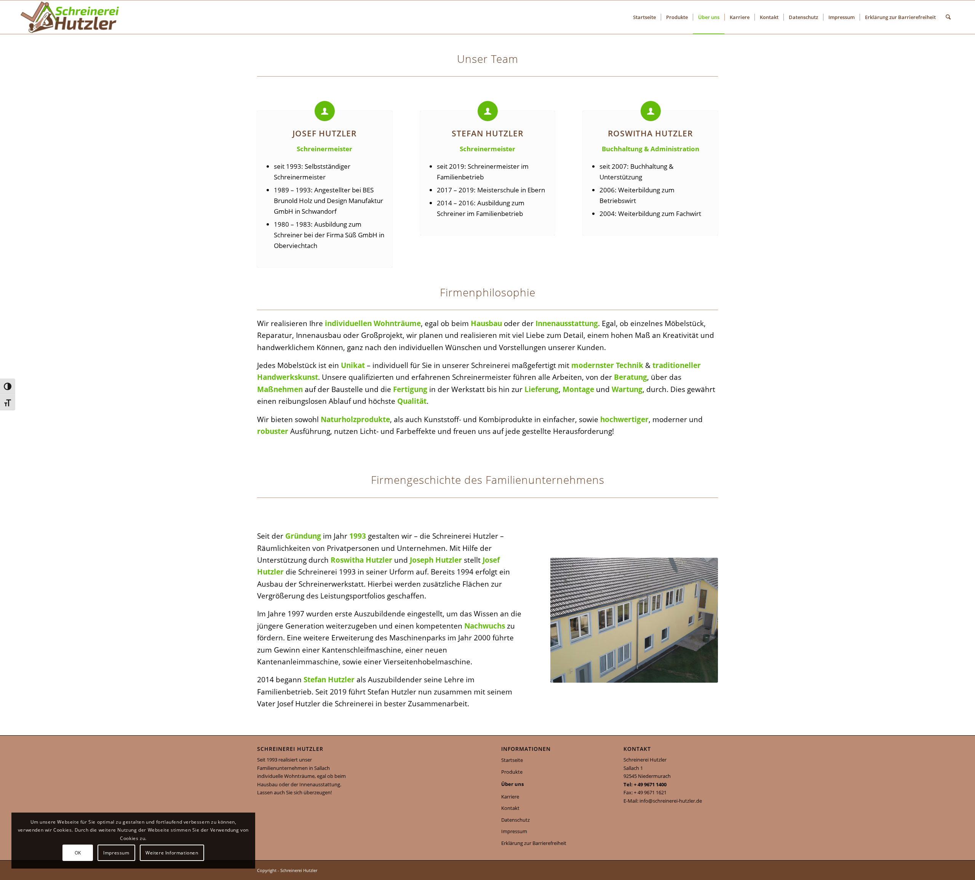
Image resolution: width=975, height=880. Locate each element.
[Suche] (948, 17)
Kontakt (510, 808)
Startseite (512, 760)
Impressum (514, 831)
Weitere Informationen (171, 853)
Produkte (512, 771)
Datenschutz (515, 819)
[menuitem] (644, 17)
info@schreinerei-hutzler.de (670, 800)
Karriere (510, 796)
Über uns (512, 784)
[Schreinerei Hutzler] (69, 17)
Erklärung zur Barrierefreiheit (533, 843)
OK (78, 853)
